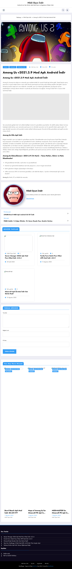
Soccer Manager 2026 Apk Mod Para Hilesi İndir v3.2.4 (16, 257)
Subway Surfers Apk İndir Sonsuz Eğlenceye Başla (17, 545)
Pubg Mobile (58, 371)
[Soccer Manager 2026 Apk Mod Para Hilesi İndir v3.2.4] (18, 243)
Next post (6, 218)
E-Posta (4, 340)
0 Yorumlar (53, 67)
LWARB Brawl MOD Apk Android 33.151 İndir (19, 215)
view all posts (30, 198)
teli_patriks (45, 253)
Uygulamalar (39, 563)
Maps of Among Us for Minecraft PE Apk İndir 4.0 (16, 511)
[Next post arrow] (67, 221)
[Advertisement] (36, 107)
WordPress (35, 566)
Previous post (7, 212)
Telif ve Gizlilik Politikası (9, 556)
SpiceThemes (50, 566)
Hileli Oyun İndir (36, 2)
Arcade (9, 369)
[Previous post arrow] (67, 213)
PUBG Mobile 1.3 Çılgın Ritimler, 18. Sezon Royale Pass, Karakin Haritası (28, 221)
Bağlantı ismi (6, 330)
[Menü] (4, 10)
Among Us (13, 67)
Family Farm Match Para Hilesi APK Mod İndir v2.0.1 (51, 257)
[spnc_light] (67, 10)
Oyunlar (32, 563)
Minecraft (10, 371)
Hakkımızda (6, 553)
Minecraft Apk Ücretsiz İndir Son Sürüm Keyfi (16, 293)
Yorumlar (5, 313)
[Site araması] (63, 10)
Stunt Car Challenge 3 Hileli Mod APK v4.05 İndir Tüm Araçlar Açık (22, 543)
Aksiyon (6, 67)
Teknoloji (47, 563)
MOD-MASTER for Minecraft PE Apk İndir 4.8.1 (39, 511)
